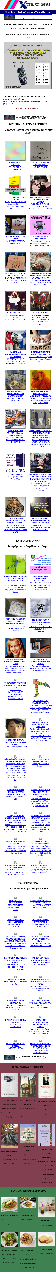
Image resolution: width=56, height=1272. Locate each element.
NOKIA (6, 101)
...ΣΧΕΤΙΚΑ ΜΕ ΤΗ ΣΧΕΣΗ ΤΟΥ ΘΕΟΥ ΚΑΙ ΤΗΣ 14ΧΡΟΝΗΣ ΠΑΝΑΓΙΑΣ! (15, 963)
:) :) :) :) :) (15, 982)
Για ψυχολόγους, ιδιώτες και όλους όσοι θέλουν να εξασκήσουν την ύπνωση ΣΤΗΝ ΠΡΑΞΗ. (15, 203)
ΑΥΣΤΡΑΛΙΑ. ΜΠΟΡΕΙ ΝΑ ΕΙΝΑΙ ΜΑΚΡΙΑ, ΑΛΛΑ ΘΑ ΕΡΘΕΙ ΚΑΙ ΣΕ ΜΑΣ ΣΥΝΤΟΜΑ (40, 482)
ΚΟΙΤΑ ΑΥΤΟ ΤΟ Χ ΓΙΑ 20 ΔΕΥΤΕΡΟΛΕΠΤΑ (15, 166)
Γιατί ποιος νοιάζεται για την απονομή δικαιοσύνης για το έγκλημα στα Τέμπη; (40, 397)
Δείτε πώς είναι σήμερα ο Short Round (15, 744)
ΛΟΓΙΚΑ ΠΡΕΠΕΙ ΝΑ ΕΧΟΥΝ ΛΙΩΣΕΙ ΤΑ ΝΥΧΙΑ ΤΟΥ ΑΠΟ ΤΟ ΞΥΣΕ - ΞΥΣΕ (15, 942)
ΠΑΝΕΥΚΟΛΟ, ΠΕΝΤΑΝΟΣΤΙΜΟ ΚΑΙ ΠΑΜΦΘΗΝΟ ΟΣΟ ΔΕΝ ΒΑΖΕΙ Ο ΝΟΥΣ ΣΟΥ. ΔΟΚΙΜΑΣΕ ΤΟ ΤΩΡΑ (15, 691)
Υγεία (38, 12)
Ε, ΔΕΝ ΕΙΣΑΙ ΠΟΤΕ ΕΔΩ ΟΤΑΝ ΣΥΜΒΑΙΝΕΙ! (41, 961)
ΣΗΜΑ (44, 101)
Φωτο (13, 12)
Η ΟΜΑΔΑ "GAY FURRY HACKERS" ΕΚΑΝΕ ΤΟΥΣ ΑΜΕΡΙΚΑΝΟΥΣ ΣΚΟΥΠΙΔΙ (15, 357)
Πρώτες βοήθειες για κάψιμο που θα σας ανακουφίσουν (40, 868)
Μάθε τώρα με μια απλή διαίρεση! (40, 762)
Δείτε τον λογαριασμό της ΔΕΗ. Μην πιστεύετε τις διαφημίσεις (15, 624)
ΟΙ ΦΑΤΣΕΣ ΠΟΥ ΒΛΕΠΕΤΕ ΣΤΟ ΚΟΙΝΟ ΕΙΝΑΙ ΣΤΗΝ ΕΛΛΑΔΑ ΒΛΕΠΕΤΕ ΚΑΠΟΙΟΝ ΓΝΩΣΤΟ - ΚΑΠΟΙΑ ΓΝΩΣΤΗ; (15, 823)
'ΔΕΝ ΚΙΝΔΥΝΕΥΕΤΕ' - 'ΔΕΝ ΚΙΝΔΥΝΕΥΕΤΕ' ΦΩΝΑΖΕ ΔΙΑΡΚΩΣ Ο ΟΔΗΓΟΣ (40, 524)
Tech (20, 12)
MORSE (20, 101)
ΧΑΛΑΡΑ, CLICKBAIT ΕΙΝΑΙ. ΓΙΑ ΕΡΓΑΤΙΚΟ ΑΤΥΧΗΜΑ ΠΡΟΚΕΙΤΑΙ (15, 436)
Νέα (7, 12)
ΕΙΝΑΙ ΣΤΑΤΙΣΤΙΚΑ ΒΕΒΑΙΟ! (40, 1004)
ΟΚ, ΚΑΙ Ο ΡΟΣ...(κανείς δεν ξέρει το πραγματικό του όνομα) (40, 985)
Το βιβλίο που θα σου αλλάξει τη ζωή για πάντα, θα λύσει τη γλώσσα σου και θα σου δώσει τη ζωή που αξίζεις (15, 847)
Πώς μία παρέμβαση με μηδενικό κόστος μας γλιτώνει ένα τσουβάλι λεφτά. (40, 665)
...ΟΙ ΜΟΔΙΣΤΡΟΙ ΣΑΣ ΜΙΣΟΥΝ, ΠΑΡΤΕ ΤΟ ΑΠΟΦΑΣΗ (15, 923)
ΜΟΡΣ (27, 101)
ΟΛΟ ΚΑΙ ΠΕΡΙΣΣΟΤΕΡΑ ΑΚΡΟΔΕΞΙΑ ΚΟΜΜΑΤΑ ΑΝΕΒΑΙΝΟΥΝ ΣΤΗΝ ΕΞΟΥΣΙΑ (40, 318)
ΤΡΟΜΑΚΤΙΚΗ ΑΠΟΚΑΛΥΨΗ (15, 316)
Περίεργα (46, 12)
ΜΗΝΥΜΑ (8, 104)
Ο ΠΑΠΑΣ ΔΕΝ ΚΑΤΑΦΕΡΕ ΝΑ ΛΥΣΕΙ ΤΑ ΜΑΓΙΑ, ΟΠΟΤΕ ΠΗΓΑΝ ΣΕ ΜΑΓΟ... (41, 279)
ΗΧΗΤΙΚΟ (36, 101)
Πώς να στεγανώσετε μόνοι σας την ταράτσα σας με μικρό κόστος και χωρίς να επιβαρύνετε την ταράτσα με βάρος (15, 584)
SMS (12, 101)
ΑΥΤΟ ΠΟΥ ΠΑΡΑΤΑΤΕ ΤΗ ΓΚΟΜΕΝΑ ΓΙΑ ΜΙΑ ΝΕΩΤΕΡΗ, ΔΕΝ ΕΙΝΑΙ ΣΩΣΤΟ (40, 203)
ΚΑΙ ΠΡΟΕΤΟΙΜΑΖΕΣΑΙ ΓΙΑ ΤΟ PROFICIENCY (15, 240)
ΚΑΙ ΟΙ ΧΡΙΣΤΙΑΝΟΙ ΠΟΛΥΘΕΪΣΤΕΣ (15, 1023)
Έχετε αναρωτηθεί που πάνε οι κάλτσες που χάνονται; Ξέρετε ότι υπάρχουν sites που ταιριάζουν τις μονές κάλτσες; (40, 706)
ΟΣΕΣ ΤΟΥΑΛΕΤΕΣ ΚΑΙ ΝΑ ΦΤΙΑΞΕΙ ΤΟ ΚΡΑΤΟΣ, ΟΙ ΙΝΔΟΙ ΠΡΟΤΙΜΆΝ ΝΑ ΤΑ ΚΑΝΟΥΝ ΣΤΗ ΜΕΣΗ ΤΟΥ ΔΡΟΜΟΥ (40, 439)
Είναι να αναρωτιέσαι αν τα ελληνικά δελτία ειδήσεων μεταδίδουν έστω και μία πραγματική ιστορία (40, 798)
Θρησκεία (29, 12)
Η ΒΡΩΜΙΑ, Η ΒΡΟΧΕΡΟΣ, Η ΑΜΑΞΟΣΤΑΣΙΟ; (40, 923)
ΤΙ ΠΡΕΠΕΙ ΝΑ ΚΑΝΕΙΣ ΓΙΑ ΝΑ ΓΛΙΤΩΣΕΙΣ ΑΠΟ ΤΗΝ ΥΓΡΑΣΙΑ (40, 625)
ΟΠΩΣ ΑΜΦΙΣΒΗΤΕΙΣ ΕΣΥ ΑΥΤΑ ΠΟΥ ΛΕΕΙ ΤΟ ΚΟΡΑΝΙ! (40, 941)
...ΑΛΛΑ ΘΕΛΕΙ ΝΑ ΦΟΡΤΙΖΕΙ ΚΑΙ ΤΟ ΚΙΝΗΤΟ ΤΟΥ (40, 904)
